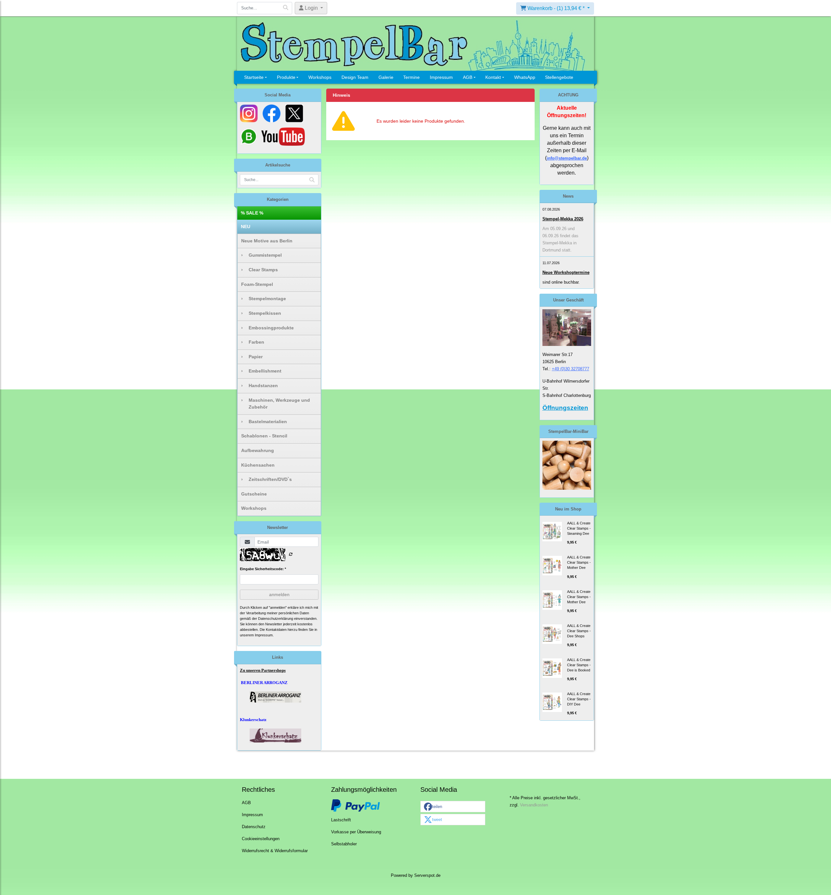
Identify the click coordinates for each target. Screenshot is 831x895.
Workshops (319, 77)
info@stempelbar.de (567, 158)
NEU (245, 226)
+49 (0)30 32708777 (570, 368)
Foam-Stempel (257, 284)
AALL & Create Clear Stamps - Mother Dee (579, 562)
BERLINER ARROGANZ (264, 682)
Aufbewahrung (257, 450)
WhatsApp (524, 77)
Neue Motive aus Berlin (266, 240)
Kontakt (493, 77)
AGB (467, 77)
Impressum (441, 77)
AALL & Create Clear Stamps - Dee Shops (579, 631)
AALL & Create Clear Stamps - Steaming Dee (579, 528)
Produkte (286, 77)
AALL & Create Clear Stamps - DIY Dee (579, 699)
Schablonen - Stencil (264, 435)
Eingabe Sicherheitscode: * (263, 569)
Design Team (354, 77)
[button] (453, 807)
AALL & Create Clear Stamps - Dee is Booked (579, 665)
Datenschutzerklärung (275, 618)
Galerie (385, 77)
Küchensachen (258, 465)
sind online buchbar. (561, 282)
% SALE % (252, 212)
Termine (411, 77)
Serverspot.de (427, 875)
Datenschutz (254, 827)
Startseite (254, 77)
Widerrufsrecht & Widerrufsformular (275, 851)
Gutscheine (254, 494)
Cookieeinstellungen (260, 839)
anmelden (279, 594)
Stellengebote (559, 77)
